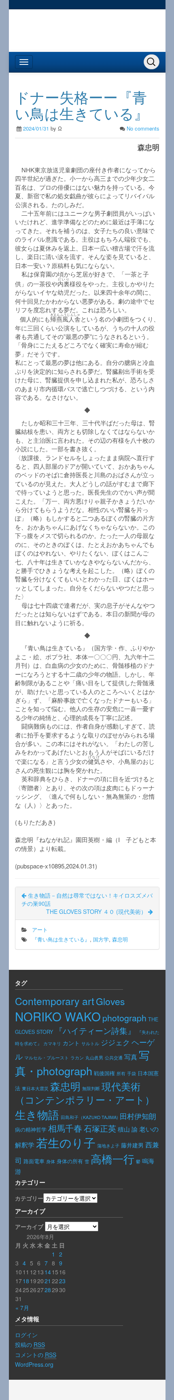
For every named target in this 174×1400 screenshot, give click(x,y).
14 (48, 1272)
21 (48, 1281)
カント (71, 1043)
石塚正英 (100, 1128)
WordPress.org (34, 1364)
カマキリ (52, 1043)
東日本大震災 (35, 1088)
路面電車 (34, 1161)
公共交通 (114, 1057)
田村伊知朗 (138, 1116)
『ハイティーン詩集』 (95, 1030)
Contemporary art (54, 1001)
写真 (130, 1056)
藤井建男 (132, 1145)
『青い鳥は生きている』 (61, 939)
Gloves (110, 1001)
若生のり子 (65, 1142)
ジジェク (115, 1042)
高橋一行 (112, 1158)
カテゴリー (29, 1198)
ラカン (77, 1058)
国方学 (101, 939)
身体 (50, 1161)
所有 (121, 1073)
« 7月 (22, 1308)
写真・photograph (82, 1062)
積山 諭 (128, 1128)
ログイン (26, 1335)
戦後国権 (104, 1073)
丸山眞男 (94, 1058)
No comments (143, 128)
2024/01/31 (36, 128)
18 (26, 1281)
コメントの (35, 1355)
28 (48, 1290)
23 (62, 1281)
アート (40, 929)
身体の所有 (70, 1161)
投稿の (30, 1344)
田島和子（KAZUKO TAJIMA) (89, 1117)
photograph (124, 1017)
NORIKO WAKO (58, 1016)
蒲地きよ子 (108, 1146)
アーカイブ (29, 1226)
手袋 (131, 1073)
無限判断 (91, 1088)
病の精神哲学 (31, 1129)
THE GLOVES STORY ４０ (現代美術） (97, 911)
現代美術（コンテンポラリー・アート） (85, 1093)
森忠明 (120, 939)
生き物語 (37, 1114)
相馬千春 (65, 1128)
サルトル (90, 1043)
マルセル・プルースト (46, 1058)
